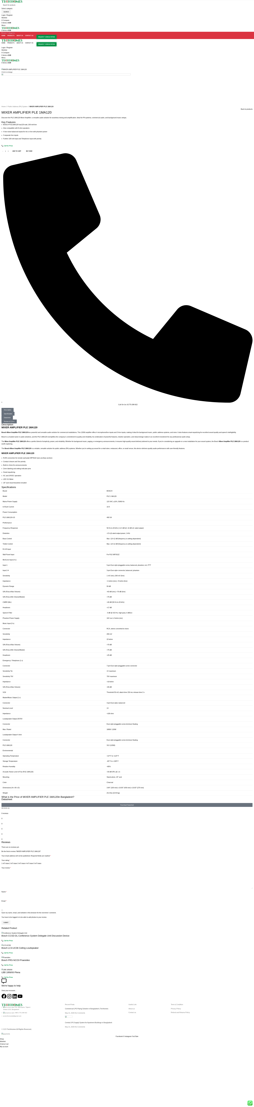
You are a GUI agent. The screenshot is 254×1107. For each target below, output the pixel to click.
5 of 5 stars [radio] (37, 863)
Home (3, 106)
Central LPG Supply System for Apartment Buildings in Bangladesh (88, 1022)
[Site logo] (11, 1)
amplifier (89, 432)
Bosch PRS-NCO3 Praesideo (15, 960)
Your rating (5, 860)
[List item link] (31, 1011)
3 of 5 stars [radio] (21, 863)
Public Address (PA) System (17, 106)
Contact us (132, 1012)
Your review (6, 868)
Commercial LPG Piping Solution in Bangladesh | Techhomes (86, 1009)
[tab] (5, 808)
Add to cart (16, 151)
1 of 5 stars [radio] (5, 863)
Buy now (29, 151)
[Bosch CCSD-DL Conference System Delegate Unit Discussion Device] (14, 933)
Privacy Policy (176, 1009)
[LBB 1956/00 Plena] (6, 969)
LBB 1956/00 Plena (10, 972)
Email (4, 901)
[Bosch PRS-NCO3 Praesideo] (5, 957)
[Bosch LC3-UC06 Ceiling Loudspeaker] (6, 945)
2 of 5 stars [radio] (13, 863)
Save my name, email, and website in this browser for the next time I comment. (28, 913)
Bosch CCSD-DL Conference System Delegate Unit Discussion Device (35, 936)
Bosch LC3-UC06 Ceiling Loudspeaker (20, 948)
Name (4, 892)
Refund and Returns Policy (180, 1012)
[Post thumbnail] (68, 1018)
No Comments (80, 1013)
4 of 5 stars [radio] (29, 863)
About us (131, 1009)
